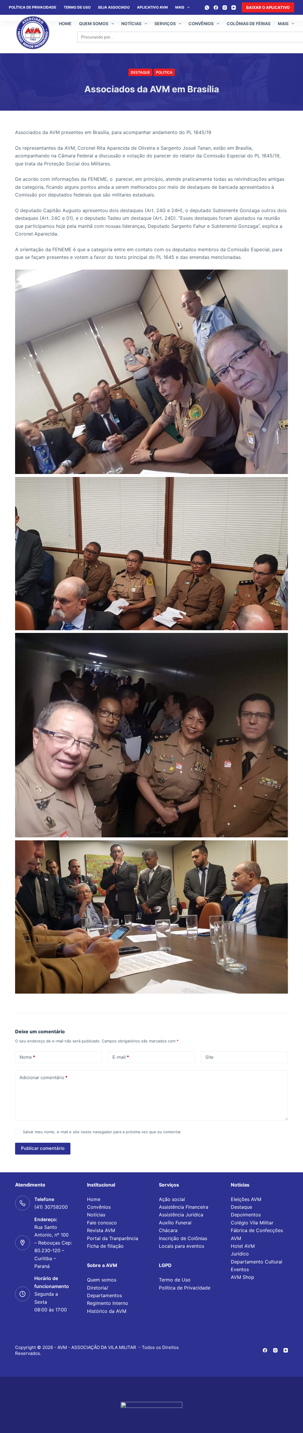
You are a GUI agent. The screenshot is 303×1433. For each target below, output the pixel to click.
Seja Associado (114, 7)
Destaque (140, 72)
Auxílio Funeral (175, 1223)
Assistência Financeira (183, 1207)
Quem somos (93, 23)
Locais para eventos (181, 1246)
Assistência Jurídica (181, 1215)
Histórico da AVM (106, 1311)
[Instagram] (225, 7)
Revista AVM (101, 1230)
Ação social (172, 1199)
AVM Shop (242, 1277)
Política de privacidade (32, 7)
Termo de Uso (77, 7)
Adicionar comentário (43, 1077)
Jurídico (240, 1254)
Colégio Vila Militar (252, 1223)
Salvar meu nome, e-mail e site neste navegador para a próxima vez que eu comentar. (102, 1131)
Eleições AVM (246, 1199)
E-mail (120, 1057)
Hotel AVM (243, 1246)
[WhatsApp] (207, 7)
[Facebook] (216, 7)
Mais (179, 7)
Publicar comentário (43, 1148)
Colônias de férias (248, 23)
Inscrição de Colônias (183, 1238)
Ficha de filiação (105, 1246)
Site (209, 1057)
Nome (27, 1057)
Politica (164, 72)
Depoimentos (246, 1215)
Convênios (201, 23)
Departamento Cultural (256, 1262)
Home (65, 23)
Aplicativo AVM (152, 7)
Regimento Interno (107, 1303)
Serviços (165, 23)
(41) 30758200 (51, 1207)
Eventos (240, 1269)
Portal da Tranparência (112, 1238)
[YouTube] (233, 7)
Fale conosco (102, 1223)
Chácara (168, 1230)
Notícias (131, 23)
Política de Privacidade (184, 1288)
